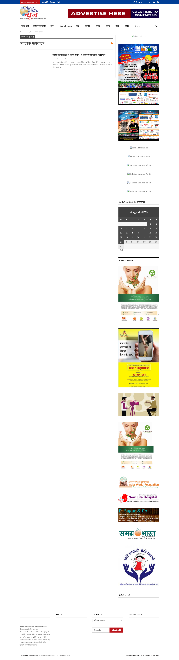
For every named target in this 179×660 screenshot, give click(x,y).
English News (65, 26)
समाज (108, 26)
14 (144, 233)
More (137, 26)
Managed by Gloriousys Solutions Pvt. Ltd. (142, 656)
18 (127, 237)
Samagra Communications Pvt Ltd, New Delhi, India (51, 656)
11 (127, 233)
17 (121, 237)
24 (121, 242)
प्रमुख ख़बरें (25, 26)
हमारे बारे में (45, 2)
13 (138, 233)
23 (156, 237)
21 (144, 237)
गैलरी (117, 26)
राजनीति (87, 26)
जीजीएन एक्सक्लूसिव (39, 26)
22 (150, 237)
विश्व (77, 26)
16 (156, 233)
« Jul (120, 250)
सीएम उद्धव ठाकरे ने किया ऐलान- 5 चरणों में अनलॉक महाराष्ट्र (79, 55)
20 (138, 237)
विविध (127, 26)
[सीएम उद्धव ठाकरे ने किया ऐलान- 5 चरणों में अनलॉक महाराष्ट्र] (34, 62)
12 (132, 233)
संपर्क (58, 2)
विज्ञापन (52, 2)
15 (150, 233)
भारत (51, 26)
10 (121, 233)
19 (132, 237)
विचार (98, 26)
